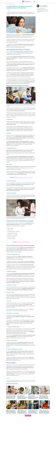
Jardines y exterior (20, 409)
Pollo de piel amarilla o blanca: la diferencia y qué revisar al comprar (11, 412)
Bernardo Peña (45, 6)
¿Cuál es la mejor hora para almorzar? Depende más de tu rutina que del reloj (44, 412)
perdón (8, 304)
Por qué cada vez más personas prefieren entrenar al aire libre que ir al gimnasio (33, 412)
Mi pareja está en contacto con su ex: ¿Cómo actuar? (23, 177)
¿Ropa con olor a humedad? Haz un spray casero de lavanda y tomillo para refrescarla (22, 397)
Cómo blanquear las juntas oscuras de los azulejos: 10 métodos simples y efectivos (43, 397)
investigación (27, 309)
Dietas (40, 409)
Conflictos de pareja (12, 4)
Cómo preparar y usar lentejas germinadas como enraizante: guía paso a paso (22, 412)
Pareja (7, 4)
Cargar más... (28, 415)
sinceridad (24, 371)
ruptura (22, 45)
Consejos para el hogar (10, 409)
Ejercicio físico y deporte (32, 409)
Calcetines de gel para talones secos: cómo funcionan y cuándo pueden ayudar (11, 397)
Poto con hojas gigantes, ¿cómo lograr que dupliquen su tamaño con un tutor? (33, 397)
